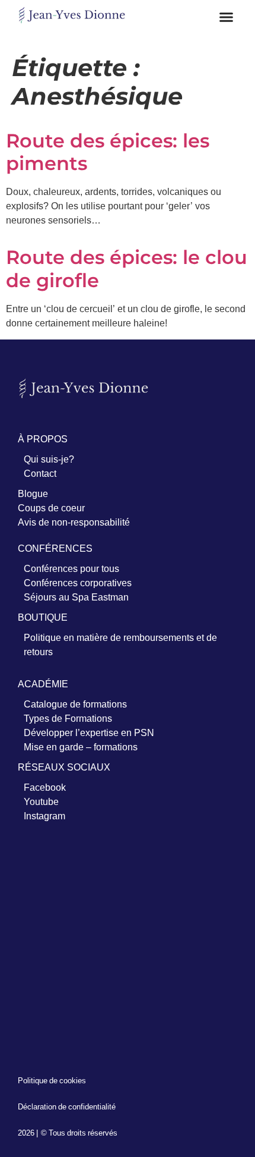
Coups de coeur (51, 507)
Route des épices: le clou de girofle (126, 268)
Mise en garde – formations (81, 746)
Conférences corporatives (78, 582)
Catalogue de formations (75, 703)
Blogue (33, 493)
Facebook (45, 787)
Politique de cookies (52, 1080)
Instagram (44, 815)
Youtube (41, 801)
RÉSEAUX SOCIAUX (64, 767)
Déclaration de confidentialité (67, 1106)
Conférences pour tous (71, 568)
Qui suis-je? (49, 459)
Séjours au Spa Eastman (76, 596)
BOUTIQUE (43, 617)
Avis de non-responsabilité (74, 522)
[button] (226, 17)
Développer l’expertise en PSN (89, 732)
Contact (40, 473)
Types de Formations (68, 718)
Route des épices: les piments (107, 152)
